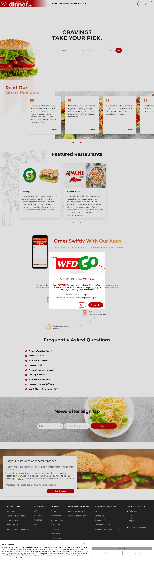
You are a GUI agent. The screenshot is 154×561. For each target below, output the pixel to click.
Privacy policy (83, 543)
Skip (82, 305)
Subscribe (96, 305)
